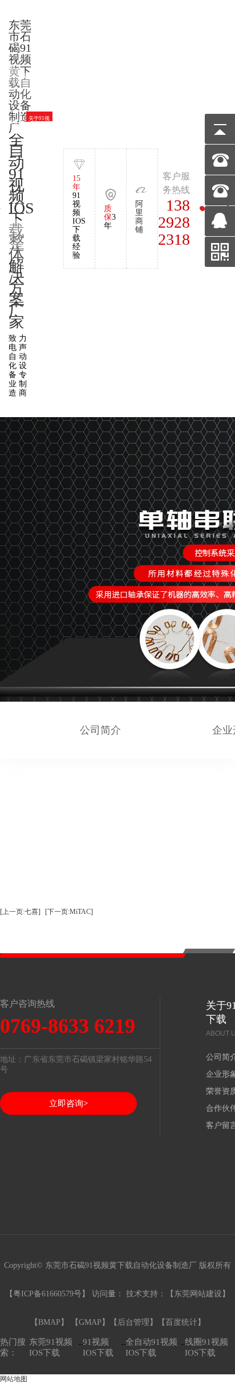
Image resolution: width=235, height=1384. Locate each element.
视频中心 (170, 122)
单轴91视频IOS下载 (65, 122)
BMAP (49, 1322)
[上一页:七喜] (20, 912)
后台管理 (133, 1322)
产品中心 (117, 122)
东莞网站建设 (198, 1294)
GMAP (90, 1322)
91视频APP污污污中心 (196, 122)
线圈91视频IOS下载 (206, 1347)
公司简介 (100, 730)
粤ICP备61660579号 (47, 1294)
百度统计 (181, 1322)
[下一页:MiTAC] (69, 912)
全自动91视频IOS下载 (151, 1347)
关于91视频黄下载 (39, 122)
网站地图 (13, 1379)
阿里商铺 (139, 217)
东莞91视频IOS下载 (50, 1347)
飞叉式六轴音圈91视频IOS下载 (91, 122)
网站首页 (13, 122)
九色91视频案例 (143, 122)
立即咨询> (68, 1103)
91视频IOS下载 (98, 1347)
